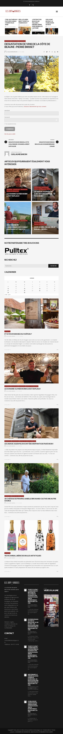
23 (24, 290)
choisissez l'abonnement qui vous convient (35, 106)
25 (39, 290)
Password (7, 117)
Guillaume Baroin (11, 26)
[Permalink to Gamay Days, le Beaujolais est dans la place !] (25, 620)
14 (8, 288)
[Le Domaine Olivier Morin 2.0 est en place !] (29, 368)
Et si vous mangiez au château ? (18, 334)
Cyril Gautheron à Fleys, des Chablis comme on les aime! (11, 22)
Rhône (34, 441)
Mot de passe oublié (9, 134)
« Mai (5, 294)
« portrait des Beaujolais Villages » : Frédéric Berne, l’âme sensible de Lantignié (37, 24)
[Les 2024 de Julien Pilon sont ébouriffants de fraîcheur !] (29, 423)
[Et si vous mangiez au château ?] (29, 313)
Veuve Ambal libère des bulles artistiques (22, 556)
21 (8, 290)
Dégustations (14, 386)
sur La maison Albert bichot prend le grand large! (32, 606)
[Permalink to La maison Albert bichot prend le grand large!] (25, 590)
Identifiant (7, 110)
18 (39, 288)
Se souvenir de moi (10, 124)
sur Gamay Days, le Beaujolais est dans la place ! (32, 633)
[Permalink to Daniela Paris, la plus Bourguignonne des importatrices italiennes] (25, 675)
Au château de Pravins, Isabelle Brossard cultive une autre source (30, 500)
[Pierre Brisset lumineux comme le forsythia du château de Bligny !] (31, 74)
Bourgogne (7, 386)
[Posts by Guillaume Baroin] (5, 26)
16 (24, 288)
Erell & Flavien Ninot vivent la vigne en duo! (23, 21)
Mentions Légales (9, 622)
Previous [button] (3, 27)
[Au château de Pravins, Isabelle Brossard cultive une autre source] (29, 478)
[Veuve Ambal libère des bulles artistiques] (29, 535)
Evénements (8, 496)
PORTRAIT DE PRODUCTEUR (32, 386)
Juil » (9, 294)
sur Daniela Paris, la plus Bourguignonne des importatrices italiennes (33, 688)
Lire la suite (7, 349)
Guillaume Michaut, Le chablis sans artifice (50, 22)
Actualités (7, 331)
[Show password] (56, 120)
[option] (11, 26)
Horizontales (22, 386)
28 (8, 292)
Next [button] (60, 27)
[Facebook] (29, 5)
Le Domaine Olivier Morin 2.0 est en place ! (22, 389)
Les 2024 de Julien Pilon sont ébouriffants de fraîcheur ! (31, 1)
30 (24, 292)
